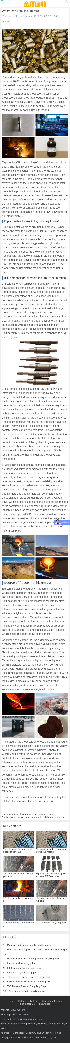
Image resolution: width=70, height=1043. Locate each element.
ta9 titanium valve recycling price (24, 968)
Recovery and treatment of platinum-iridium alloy (41, 817)
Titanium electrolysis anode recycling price (29, 977)
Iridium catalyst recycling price (22, 972)
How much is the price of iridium (36, 814)
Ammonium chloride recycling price (27, 991)
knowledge (44, 1003)
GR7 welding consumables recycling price (28, 981)
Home (11, 1001)
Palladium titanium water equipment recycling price (33, 958)
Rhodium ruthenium (52, 1001)
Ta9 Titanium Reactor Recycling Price (26, 986)
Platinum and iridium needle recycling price (29, 945)
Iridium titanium (24, 16)
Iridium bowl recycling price (21, 963)
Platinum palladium (28, 1001)
